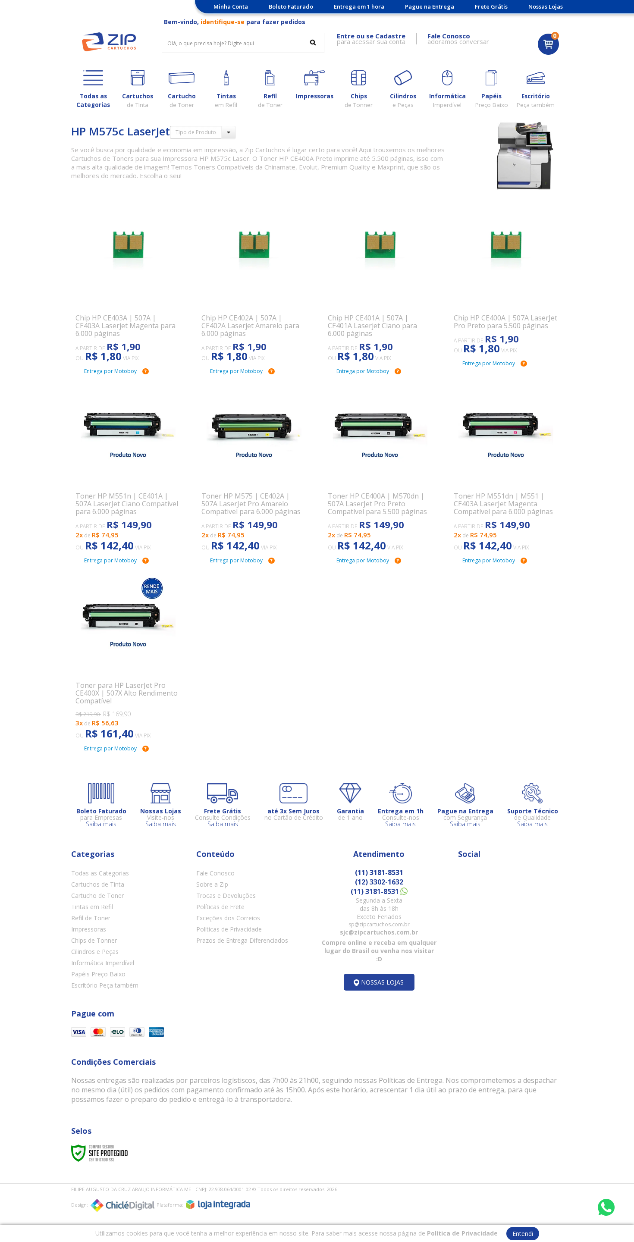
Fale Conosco (215, 873)
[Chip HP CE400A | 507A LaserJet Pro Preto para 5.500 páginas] (506, 278)
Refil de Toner (90, 918)
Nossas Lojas (545, 6)
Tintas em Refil (92, 907)
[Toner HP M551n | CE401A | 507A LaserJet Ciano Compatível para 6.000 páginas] (128, 466)
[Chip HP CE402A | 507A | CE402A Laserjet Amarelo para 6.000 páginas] (254, 282)
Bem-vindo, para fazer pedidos (234, 22)
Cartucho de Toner (97, 895)
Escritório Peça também (104, 985)
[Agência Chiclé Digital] (122, 1205)
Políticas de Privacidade (229, 929)
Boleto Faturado (291, 6)
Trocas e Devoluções (226, 895)
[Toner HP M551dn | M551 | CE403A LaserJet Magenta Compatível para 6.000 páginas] (506, 466)
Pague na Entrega (429, 6)
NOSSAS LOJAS (382, 982)
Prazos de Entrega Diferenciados (242, 940)
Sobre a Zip (212, 884)
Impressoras (88, 929)
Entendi (522, 1233)
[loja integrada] (218, 1204)
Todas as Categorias (100, 873)
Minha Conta (230, 6)
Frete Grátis (491, 6)
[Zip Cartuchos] (109, 42)
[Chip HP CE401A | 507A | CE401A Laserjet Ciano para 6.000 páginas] (380, 282)
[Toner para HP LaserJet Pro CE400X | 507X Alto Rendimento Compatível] (128, 654)
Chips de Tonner (94, 940)
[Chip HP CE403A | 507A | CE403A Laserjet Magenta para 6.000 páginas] (128, 282)
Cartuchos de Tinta (97, 884)
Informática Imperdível (102, 963)
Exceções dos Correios (228, 918)
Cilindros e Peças (95, 951)
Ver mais (133, 321)
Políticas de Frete (220, 907)
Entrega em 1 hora (359, 6)
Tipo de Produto (196, 132)
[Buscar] (313, 42)
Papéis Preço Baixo (98, 974)
